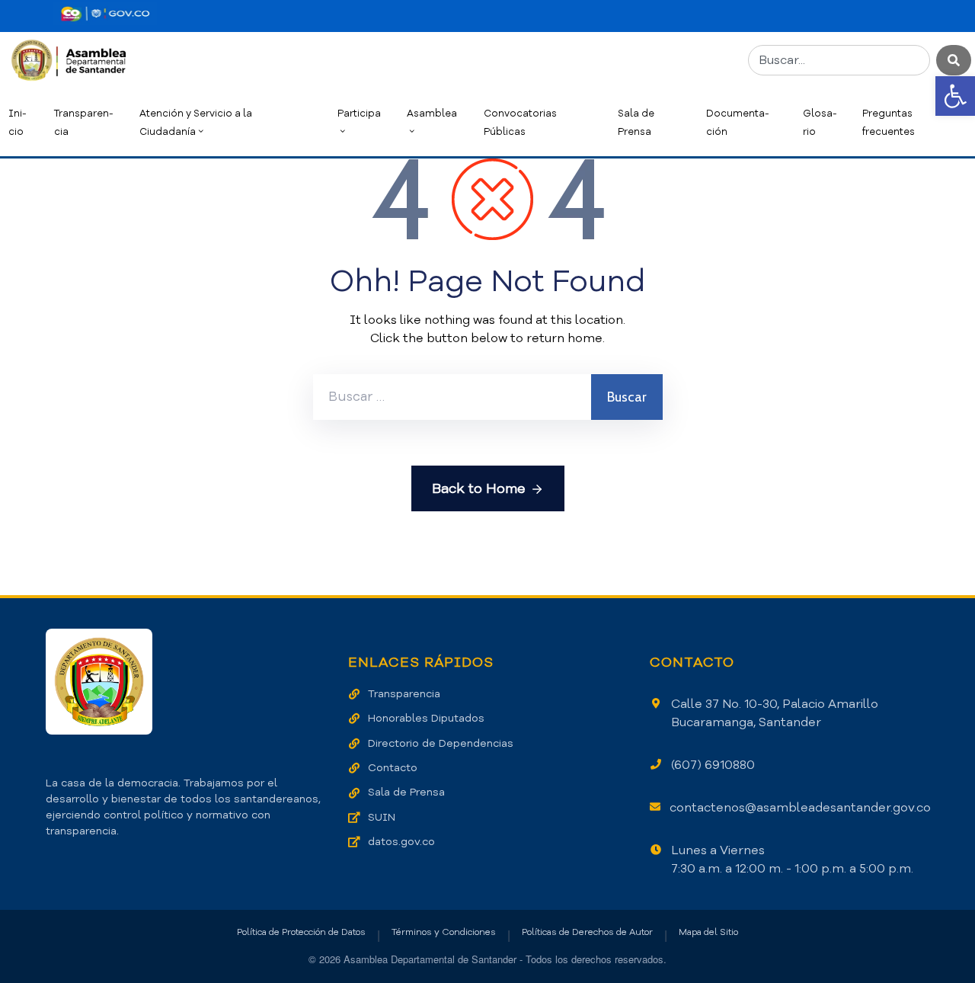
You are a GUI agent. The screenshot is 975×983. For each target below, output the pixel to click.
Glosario (820, 122)
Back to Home (479, 488)
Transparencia (83, 122)
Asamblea (432, 113)
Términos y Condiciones (444, 932)
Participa (359, 113)
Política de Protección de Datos (301, 932)
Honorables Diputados (426, 718)
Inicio (17, 122)
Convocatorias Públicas (520, 122)
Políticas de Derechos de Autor (587, 932)
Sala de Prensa (636, 122)
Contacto (392, 767)
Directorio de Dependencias (440, 743)
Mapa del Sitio (708, 932)
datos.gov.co (401, 841)
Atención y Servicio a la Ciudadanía (195, 122)
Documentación (737, 122)
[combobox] (839, 60)
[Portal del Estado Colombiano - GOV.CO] (105, 13)
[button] (955, 96)
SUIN (381, 817)
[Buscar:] (452, 397)
